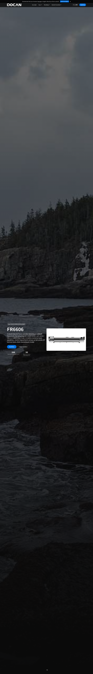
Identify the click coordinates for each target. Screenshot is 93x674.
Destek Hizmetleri (56, 5)
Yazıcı (39, 5)
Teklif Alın (82, 5)
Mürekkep (46, 5)
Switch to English (64, 1)
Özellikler (11, 347)
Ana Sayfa (34, 5)
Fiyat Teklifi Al (23, 347)
